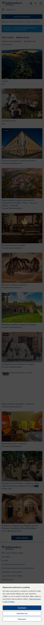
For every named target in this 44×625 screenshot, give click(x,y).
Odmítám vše (22, 613)
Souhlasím (22, 608)
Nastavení (22, 619)
